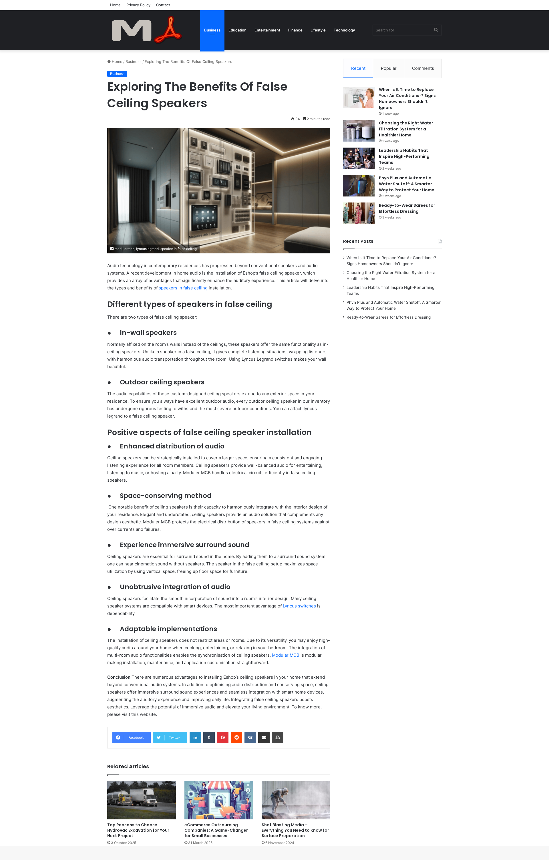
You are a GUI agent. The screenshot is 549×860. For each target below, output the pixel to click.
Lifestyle (318, 30)
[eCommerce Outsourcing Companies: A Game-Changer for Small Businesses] (218, 800)
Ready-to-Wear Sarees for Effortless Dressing (407, 208)
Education (237, 30)
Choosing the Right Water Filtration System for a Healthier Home (406, 129)
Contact (163, 5)
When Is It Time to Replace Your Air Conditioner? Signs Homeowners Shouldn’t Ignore (407, 98)
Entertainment (267, 30)
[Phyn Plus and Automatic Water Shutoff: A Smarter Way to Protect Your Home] (359, 185)
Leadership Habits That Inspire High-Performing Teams (404, 156)
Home (115, 5)
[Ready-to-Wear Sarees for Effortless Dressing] (359, 213)
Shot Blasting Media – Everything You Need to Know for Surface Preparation (295, 830)
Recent (358, 68)
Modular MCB (285, 655)
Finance (295, 30)
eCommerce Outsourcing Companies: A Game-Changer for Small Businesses (216, 830)
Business (212, 30)
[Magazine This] (150, 30)
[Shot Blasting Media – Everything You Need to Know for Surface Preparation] (296, 800)
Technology (344, 30)
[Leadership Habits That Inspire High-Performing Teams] (359, 158)
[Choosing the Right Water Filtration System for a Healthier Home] (359, 131)
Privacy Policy (138, 5)
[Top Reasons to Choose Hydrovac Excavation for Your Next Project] (141, 800)
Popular (389, 68)
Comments (423, 68)
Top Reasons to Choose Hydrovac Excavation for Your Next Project (138, 830)
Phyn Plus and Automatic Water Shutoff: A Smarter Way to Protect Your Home (406, 184)
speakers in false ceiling (183, 288)
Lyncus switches (299, 606)
